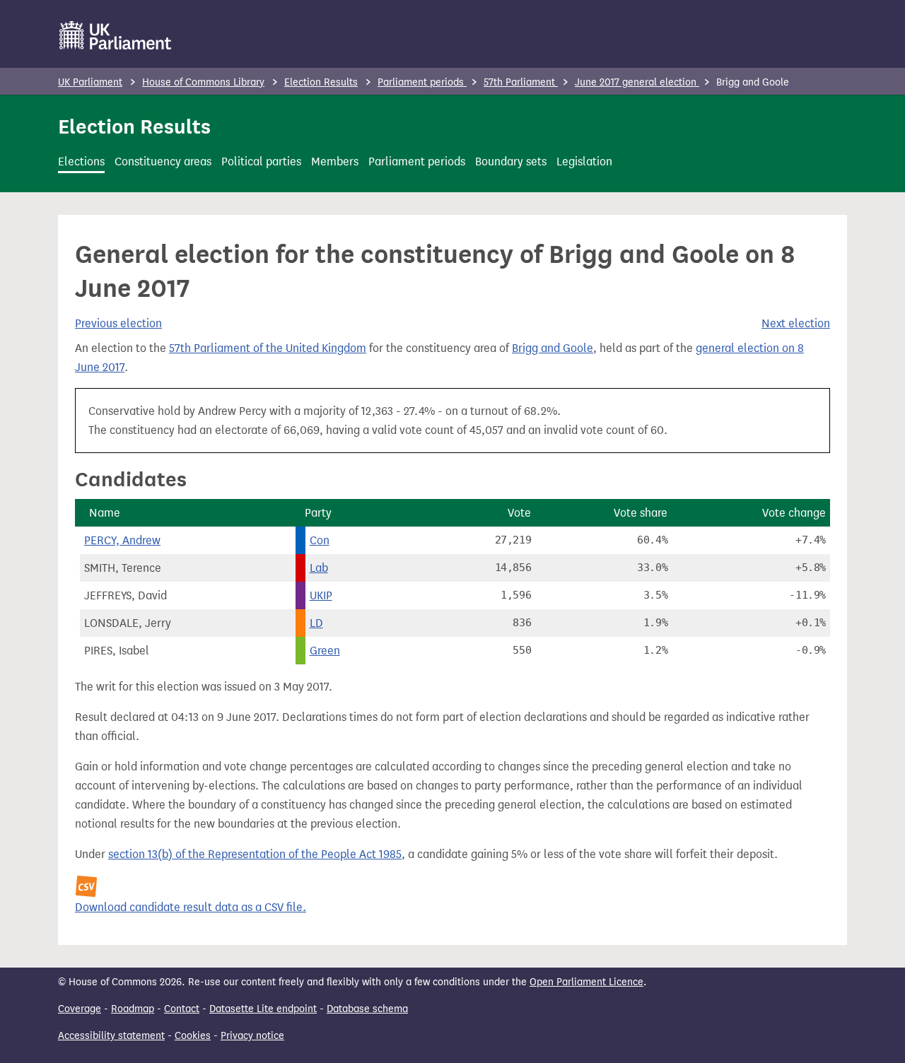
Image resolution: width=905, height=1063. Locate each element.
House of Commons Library (203, 82)
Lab (319, 568)
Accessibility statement (111, 1036)
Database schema (367, 1009)
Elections (81, 161)
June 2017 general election (637, 82)
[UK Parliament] (115, 35)
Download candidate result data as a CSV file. (190, 907)
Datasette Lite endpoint (263, 1009)
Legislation (584, 161)
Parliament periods (422, 82)
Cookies (193, 1036)
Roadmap (132, 1009)
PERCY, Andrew (122, 540)
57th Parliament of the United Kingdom (267, 348)
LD (316, 623)
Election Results (321, 82)
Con (319, 540)
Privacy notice (252, 1036)
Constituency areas (163, 161)
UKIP (321, 595)
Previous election (118, 323)
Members (334, 161)
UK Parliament (90, 82)
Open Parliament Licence (586, 982)
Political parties (261, 161)
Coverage (79, 1009)
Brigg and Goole (552, 348)
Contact (181, 1009)
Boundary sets (511, 161)
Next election (795, 323)
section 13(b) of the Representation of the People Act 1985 (255, 854)
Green (325, 650)
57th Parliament (521, 82)
